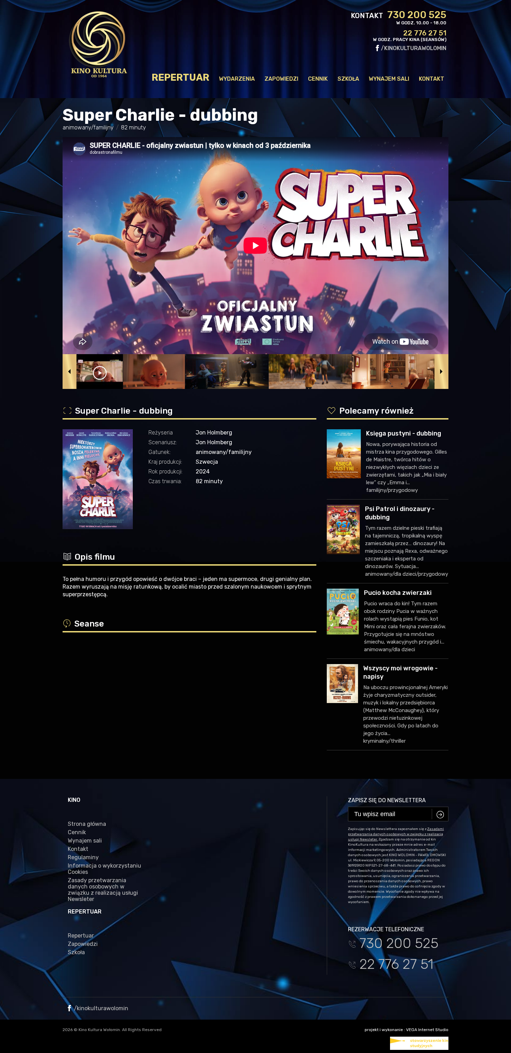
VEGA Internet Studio (427, 1029)
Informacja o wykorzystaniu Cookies (104, 869)
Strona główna (87, 824)
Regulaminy (83, 857)
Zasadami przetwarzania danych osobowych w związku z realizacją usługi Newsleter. (396, 834)
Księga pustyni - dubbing (403, 433)
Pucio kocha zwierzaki (398, 593)
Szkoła (348, 78)
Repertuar (180, 77)
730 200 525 (416, 15)
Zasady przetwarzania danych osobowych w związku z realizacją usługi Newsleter (103, 889)
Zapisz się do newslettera (387, 800)
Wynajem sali (389, 78)
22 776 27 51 (424, 33)
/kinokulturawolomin (413, 48)
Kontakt (431, 78)
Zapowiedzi (281, 78)
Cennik (318, 78)
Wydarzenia (237, 78)
